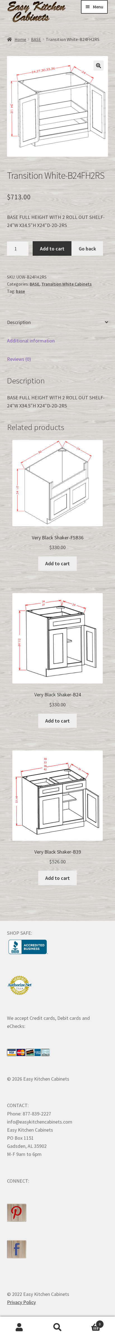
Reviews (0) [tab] (19, 359)
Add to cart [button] (57, 563)
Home (20, 39)
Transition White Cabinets (66, 284)
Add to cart (52, 248)
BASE (36, 39)
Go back (87, 248)
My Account (19, 1327)
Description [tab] (19, 322)
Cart (89, 1322)
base (20, 291)
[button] (99, 66)
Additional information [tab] (31, 340)
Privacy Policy (21, 1302)
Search (57, 1327)
